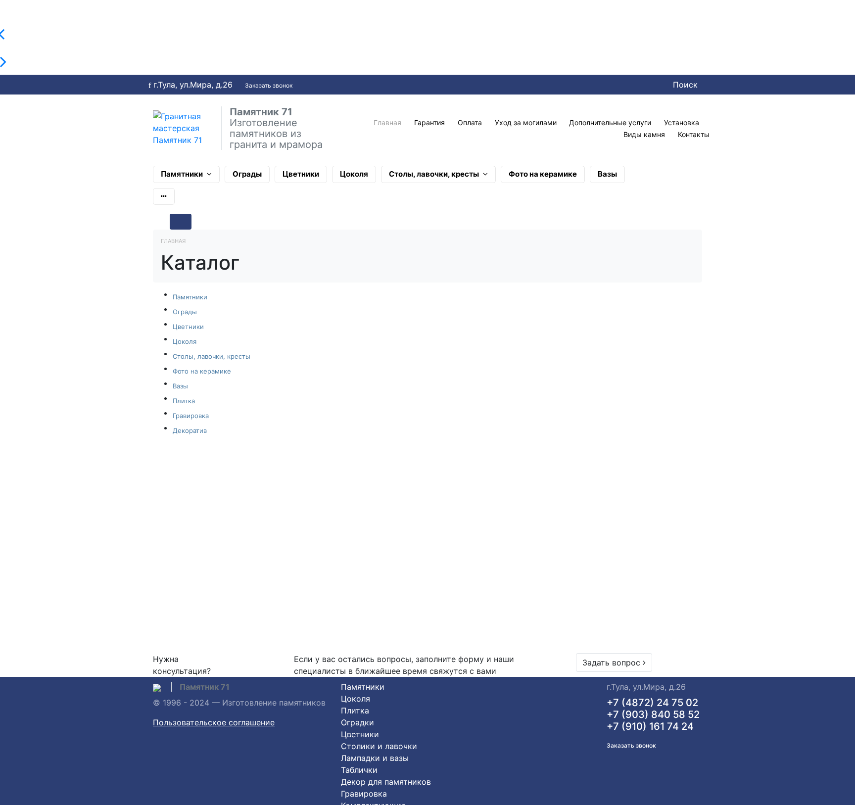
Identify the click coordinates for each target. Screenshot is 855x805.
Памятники (182, 174)
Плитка (184, 401)
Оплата (470, 122)
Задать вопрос (612, 662)
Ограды (247, 174)
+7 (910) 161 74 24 (650, 726)
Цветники (301, 174)
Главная (387, 122)
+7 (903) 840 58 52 (653, 714)
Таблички (359, 770)
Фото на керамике (543, 174)
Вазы (607, 174)
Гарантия (429, 122)
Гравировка (191, 416)
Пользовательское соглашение (214, 722)
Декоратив (190, 430)
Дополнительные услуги (610, 122)
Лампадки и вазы (375, 758)
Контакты (694, 134)
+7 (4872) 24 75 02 (652, 703)
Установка (681, 122)
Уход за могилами (526, 122)
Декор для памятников (386, 782)
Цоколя (354, 174)
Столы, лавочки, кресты (434, 174)
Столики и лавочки (379, 746)
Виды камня (644, 134)
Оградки (357, 722)
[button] (164, 196)
